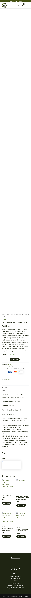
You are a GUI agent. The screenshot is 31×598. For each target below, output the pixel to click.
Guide (8, 379)
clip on (7, 366)
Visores (8, 314)
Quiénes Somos (15, 578)
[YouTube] (19, 569)
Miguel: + (15, 588)
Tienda (15, 574)
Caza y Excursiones (15, 576)
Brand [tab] (3, 391)
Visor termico (16, 366)
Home (3, 314)
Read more (6, 503)
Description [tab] (5, 387)
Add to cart (14, 359)
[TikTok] (17, 569)
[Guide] (11, 465)
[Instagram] (12, 569)
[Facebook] (14, 569)
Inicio (15, 572)
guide (10, 366)
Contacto (15, 580)
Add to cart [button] (21, 505)
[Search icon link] (18, 5)
